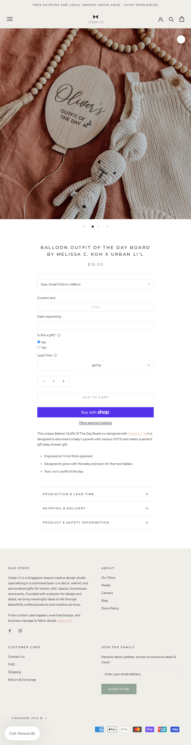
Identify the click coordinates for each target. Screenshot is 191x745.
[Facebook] (9, 630)
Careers (107, 593)
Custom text (46, 298)
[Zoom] (181, 39)
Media (105, 585)
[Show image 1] (93, 226)
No (43, 342)
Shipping (14, 672)
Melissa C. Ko (137, 434)
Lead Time (44, 355)
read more (64, 621)
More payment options (95, 423)
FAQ (11, 664)
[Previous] (83, 226)
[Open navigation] (10, 19)
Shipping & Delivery (64, 508)
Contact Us (16, 657)
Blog (104, 601)
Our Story (108, 578)
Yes (44, 348)
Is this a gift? (46, 335)
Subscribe (119, 689)
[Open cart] (182, 19)
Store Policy (110, 608)
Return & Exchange (22, 680)
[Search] (171, 19)
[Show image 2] (98, 226)
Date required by (49, 317)
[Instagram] (20, 630)
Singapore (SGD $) (27, 718)
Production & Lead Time (68, 494)
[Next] (107, 226)
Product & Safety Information (76, 522)
